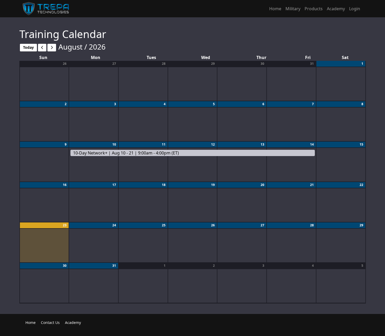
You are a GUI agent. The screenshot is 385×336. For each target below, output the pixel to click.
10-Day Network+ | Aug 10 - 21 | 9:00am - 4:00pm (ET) (126, 153)
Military (292, 9)
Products (314, 9)
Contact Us (50, 322)
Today (28, 47)
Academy (336, 9)
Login (354, 9)
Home (275, 9)
